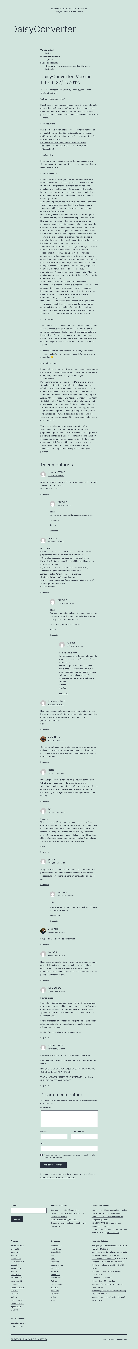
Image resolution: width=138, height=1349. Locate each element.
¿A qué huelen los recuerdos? (103, 1258)
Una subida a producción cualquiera (65, 1210)
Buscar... (14, 1206)
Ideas (53, 1258)
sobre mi (54, 1287)
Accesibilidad (56, 1246)
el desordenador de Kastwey (69, 8)
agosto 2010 (16, 1307)
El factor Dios (97, 1281)
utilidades (55, 1294)
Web (42, 1143)
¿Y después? (96, 1278)
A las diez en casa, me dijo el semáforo (107, 1271)
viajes (53, 1297)
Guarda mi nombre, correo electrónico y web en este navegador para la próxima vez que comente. (69, 1156)
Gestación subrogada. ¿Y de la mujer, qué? (68, 1213)
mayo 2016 (15, 1252)
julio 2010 (14, 1310)
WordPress (122, 1339)
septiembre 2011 (17, 1287)
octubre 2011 (16, 1284)
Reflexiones (55, 1275)
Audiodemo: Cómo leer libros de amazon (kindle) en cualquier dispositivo (107, 1216)
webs (53, 1300)
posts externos (57, 1265)
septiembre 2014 (17, 1262)
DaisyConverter (113, 1233)
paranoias (55, 1262)
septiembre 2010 (17, 1303)
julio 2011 (14, 1291)
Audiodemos (56, 1249)
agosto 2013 (16, 1268)
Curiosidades (56, 1252)
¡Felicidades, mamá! (59, 1217)
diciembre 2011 (17, 1278)
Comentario (45, 1108)
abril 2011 (14, 1297)
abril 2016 (14, 1255)
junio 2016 (15, 1249)
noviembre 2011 (17, 1281)
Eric (52, 1255)
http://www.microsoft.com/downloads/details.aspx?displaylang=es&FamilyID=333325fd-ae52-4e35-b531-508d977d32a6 (64, 145)
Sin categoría (56, 1284)
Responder (44, 494)
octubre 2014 (16, 1258)
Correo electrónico (79, 1131)
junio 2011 (15, 1294)
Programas (55, 1268)
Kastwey (20, 1326)
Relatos (54, 1281)
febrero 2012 (16, 1275)
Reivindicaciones (57, 1278)
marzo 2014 (15, 1265)
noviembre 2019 (17, 1246)
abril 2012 (14, 1271)
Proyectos (55, 1271)
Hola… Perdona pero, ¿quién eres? (64, 1220)
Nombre (44, 1131)
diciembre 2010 (17, 1300)
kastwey (23, 1323)
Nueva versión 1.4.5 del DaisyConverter (107, 1284)
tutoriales (55, 1291)
